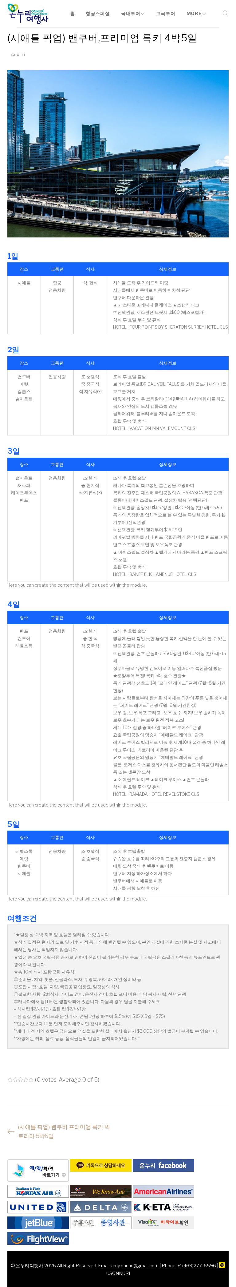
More (194, 13)
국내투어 (130, 13)
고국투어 (165, 13)
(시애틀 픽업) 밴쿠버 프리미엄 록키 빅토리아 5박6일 (64, 1131)
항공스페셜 (98, 13)
